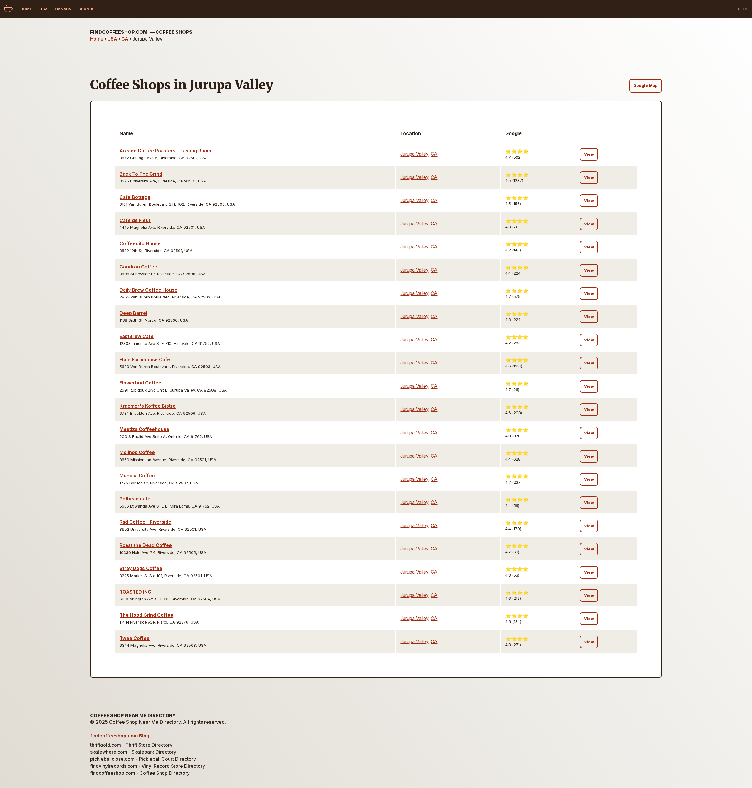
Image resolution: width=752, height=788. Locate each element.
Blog (743, 8)
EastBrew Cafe (137, 336)
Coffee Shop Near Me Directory (133, 715)
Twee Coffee (135, 638)
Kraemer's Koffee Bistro (148, 406)
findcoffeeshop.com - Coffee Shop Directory (140, 773)
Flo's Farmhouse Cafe (145, 359)
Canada (63, 8)
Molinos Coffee (137, 452)
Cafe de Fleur (135, 220)
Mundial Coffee (137, 475)
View (589, 154)
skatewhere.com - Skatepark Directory (133, 752)
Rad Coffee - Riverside (145, 522)
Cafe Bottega (135, 197)
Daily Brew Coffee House (148, 290)
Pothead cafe (135, 499)
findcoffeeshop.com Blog (119, 736)
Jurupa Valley (414, 154)
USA (43, 8)
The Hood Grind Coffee (146, 615)
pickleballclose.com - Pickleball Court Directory (143, 759)
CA (124, 39)
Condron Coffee (138, 267)
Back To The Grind (141, 174)
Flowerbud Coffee (140, 383)
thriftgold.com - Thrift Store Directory (131, 745)
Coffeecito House (140, 243)
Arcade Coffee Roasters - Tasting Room (165, 151)
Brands (86, 8)
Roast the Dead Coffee (146, 545)
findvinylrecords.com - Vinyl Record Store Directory (147, 766)
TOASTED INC (135, 592)
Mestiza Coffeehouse (144, 429)
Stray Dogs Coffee (141, 568)
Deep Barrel (133, 313)
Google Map (645, 85)
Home (26, 8)
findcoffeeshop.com (141, 32)
